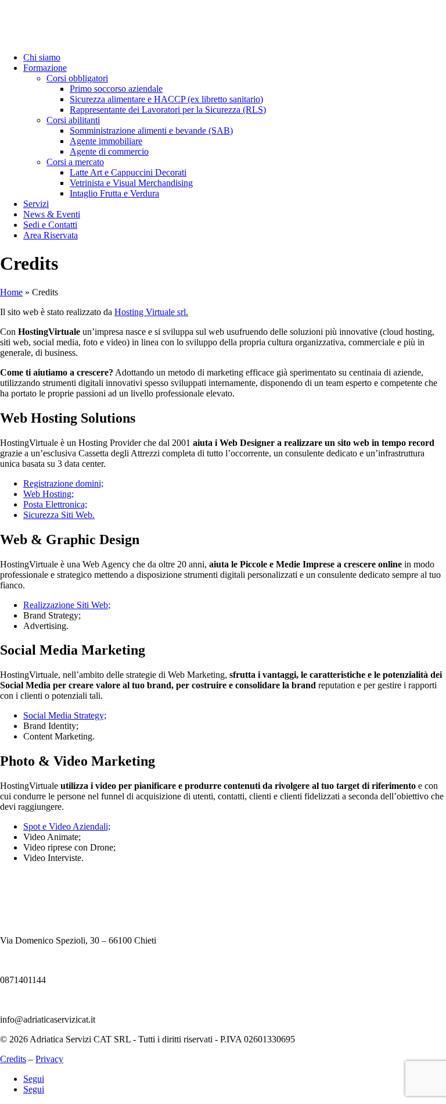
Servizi (36, 204)
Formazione (45, 68)
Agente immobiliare (106, 141)
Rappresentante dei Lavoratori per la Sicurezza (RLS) (168, 110)
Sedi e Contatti (50, 225)
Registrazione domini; (63, 483)
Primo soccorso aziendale (116, 89)
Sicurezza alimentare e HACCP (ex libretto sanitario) (166, 99)
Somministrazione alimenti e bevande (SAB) (151, 130)
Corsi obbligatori (77, 78)
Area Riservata (50, 235)
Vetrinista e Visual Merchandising (131, 183)
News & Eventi (51, 214)
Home (11, 292)
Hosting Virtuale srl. (151, 312)
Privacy (49, 1059)
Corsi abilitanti (73, 120)
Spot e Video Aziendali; (66, 826)
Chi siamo (41, 57)
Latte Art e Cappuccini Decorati (128, 172)
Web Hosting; (48, 494)
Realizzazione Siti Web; (66, 605)
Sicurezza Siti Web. (59, 515)
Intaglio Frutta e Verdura (114, 193)
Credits (13, 1059)
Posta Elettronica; (55, 504)
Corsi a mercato (75, 162)
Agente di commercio (109, 151)
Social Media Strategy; (64, 715)
